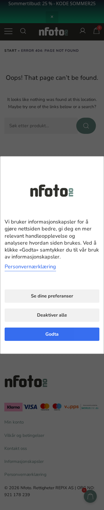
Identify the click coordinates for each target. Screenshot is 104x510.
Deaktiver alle (52, 315)
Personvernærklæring (30, 266)
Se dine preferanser (52, 296)
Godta (52, 334)
